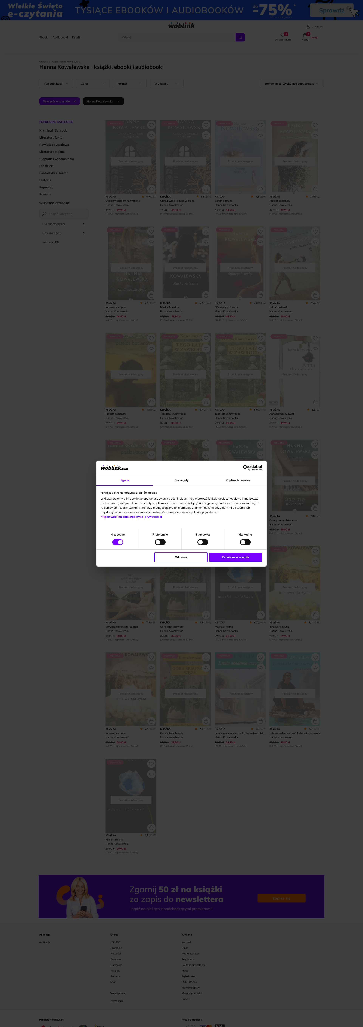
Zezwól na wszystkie (235, 557)
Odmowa (181, 557)
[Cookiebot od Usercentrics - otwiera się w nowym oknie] (245, 468)
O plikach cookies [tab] (238, 480)
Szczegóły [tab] (181, 480)
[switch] (160, 542)
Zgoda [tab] (125, 480)
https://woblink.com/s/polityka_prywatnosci (131, 516)
